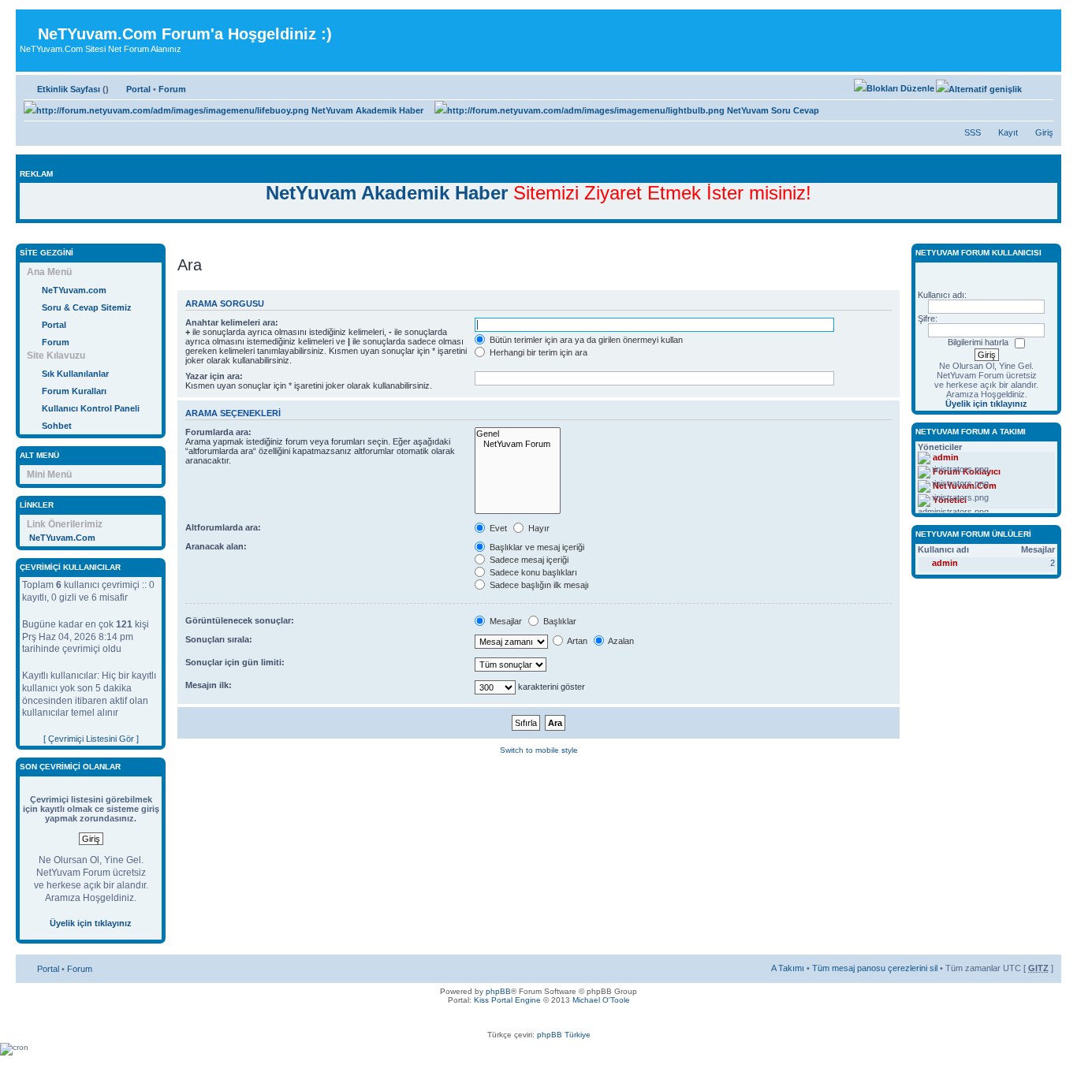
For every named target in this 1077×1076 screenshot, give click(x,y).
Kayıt (1008, 132)
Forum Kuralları (74, 391)
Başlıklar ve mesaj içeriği (535, 547)
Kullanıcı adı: (942, 295)
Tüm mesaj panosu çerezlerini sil (874, 968)
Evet (497, 528)
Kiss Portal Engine (507, 1000)
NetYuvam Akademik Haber (366, 110)
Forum (172, 89)
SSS (972, 132)
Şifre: (927, 318)
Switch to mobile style (539, 750)
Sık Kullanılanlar (75, 373)
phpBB (498, 991)
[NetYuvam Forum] (517, 444)
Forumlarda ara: (218, 432)
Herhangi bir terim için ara (537, 352)
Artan (576, 641)
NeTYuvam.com (74, 290)
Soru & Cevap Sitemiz (87, 307)
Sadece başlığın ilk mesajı (538, 585)
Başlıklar (558, 621)
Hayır (538, 528)
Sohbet (57, 425)
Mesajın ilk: (208, 685)
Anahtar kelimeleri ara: (231, 322)
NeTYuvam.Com (62, 537)
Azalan (620, 641)
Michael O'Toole (601, 1000)
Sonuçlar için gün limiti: (235, 662)
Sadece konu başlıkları (532, 572)
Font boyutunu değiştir (1041, 86)
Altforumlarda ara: (223, 527)
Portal (138, 89)
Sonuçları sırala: (218, 639)
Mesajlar (504, 621)
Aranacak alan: (216, 546)
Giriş (1044, 132)
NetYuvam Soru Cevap (772, 110)
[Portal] (29, 21)
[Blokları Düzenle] (894, 88)
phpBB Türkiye (564, 1034)
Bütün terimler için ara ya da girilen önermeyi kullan (585, 339)
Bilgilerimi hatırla (978, 342)
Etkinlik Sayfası (68, 89)
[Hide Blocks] (20, 235)
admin (945, 563)
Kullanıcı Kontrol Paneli (91, 408)
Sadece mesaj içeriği (527, 559)
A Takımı (787, 968)
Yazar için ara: (214, 376)
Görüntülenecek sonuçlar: (239, 620)
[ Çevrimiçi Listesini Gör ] (91, 738)
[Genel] (517, 434)
